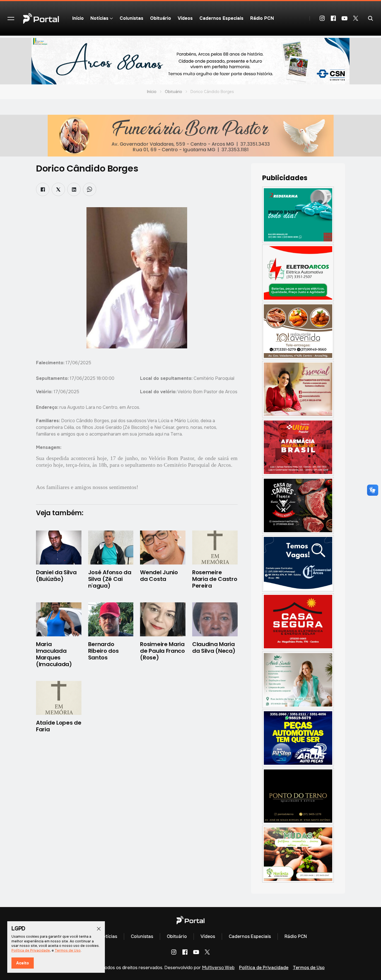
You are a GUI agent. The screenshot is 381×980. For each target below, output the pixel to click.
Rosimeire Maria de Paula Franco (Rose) (162, 650)
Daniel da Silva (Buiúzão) (56, 575)
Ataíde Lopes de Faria (58, 726)
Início (78, 18)
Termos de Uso (309, 968)
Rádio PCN (262, 18)
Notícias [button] (99, 18)
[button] (11, 18)
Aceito (22, 963)
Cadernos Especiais (221, 18)
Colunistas (131, 18)
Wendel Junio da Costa (159, 575)
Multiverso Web (218, 968)
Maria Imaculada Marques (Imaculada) (54, 654)
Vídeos (185, 18)
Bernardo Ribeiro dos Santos (103, 650)
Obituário (160, 18)
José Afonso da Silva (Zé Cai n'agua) (109, 579)
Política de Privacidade (263, 968)
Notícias (108, 936)
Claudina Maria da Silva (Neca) (213, 647)
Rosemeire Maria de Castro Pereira (214, 579)
